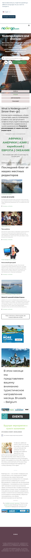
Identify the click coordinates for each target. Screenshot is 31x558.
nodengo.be (16, 545)
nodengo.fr (23, 544)
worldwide (9, 206)
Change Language (9, 16)
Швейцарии (5, 163)
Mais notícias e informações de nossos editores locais (15, 316)
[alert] (15, 435)
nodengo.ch (24, 543)
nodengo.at (15, 544)
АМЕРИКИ (10, 142)
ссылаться (8, 506)
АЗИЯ (23, 142)
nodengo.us (7, 544)
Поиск (20, 62)
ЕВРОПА (7, 150)
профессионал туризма (12, 503)
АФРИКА (15, 138)
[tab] (15, 91)
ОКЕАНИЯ (22, 150)
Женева (12, 163)
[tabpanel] (14, 105)
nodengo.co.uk (7, 545)
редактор (7, 505)
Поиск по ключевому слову (3, 58)
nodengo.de (24, 545)
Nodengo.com (19, 108)
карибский (15, 146)
